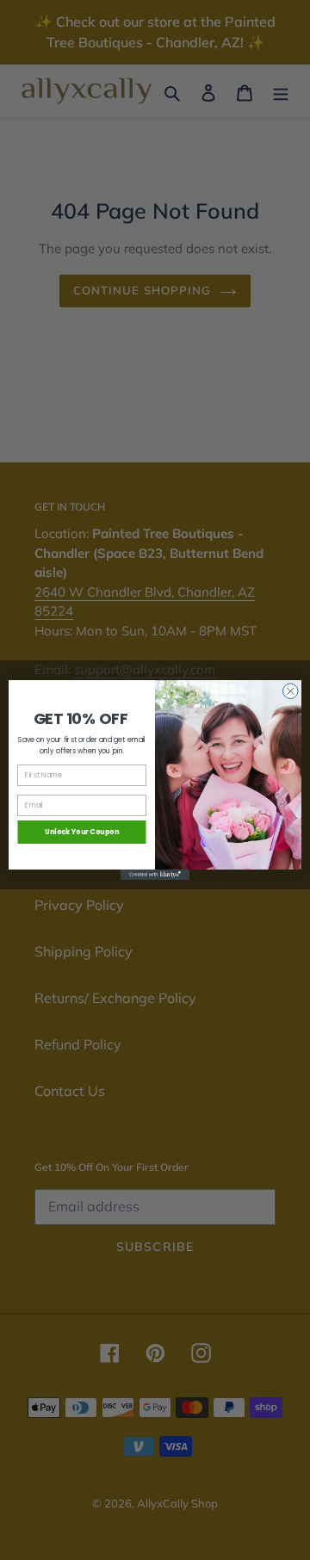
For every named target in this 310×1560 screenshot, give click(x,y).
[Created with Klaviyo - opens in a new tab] (155, 875)
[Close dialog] (291, 691)
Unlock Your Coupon (82, 831)
